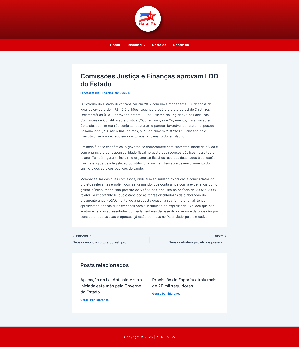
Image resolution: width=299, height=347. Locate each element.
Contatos (181, 45)
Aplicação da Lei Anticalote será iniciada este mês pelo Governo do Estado (111, 285)
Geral (84, 299)
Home (115, 45)
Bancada (134, 45)
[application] (144, 45)
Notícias (159, 45)
